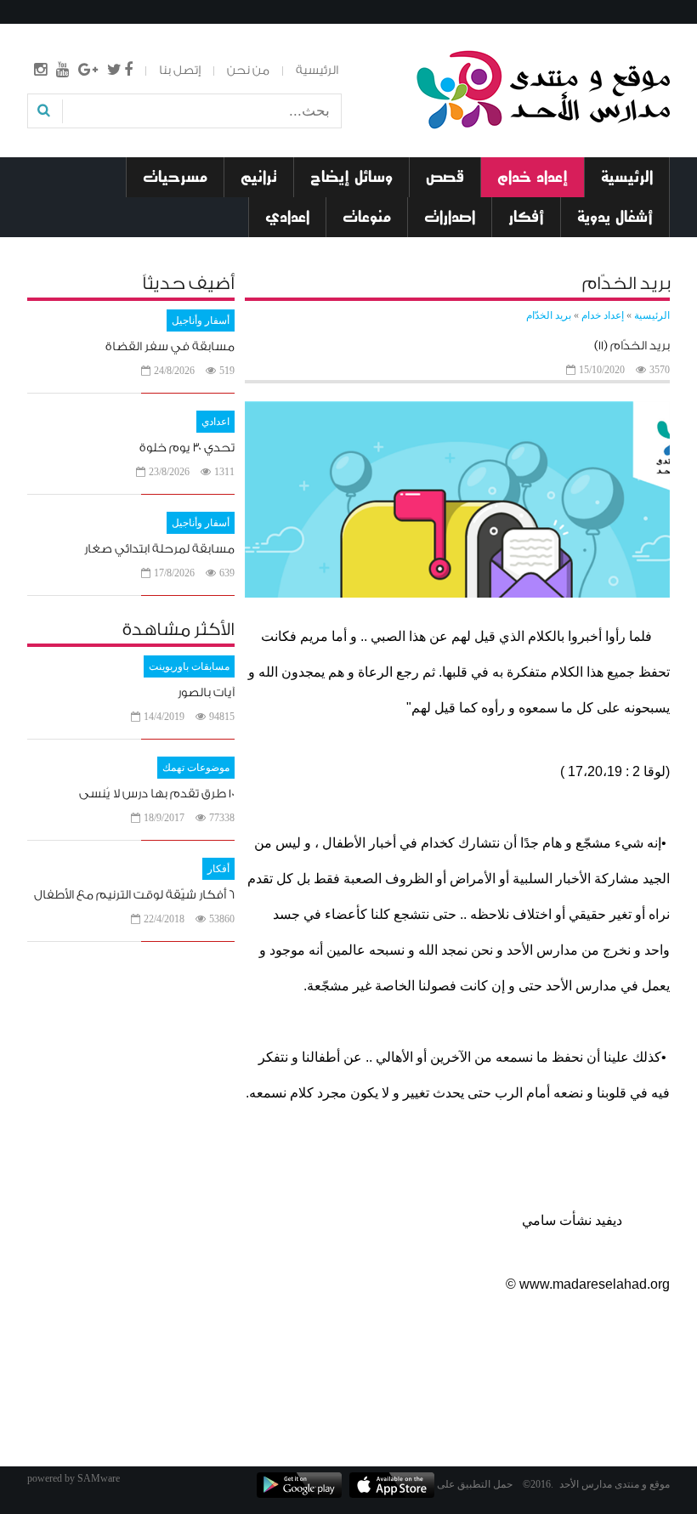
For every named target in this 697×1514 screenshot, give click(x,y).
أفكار (218, 869)
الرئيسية (317, 70)
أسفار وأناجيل (201, 320)
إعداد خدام (602, 315)
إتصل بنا (180, 70)
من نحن (248, 70)
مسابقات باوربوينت (189, 666)
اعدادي (215, 422)
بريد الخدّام (548, 315)
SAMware (98, 1478)
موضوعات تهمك (196, 768)
